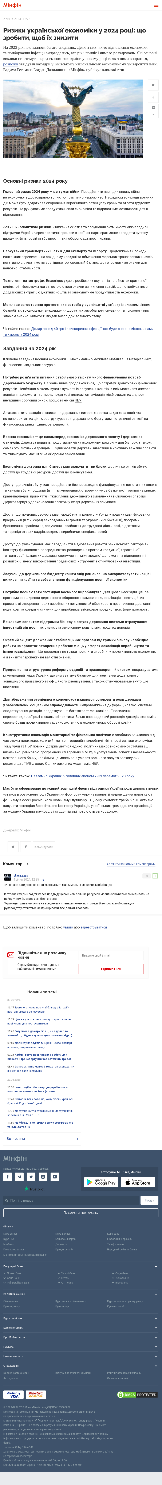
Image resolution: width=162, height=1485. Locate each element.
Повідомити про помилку (81, 1212)
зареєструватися (94, 927)
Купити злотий (116, 1306)
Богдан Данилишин (49, 70)
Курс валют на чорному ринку (125, 1301)
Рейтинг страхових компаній (124, 1372)
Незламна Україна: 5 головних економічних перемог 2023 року (82, 776)
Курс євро (113, 1233)
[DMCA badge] (137, 1395)
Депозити (61, 1244)
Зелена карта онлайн (16, 1372)
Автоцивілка (10, 1378)
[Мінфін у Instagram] (43, 1177)
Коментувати (44, 847)
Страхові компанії (118, 1378)
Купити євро (62, 1306)
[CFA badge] (57, 1395)
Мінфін (25, 830)
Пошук (149, 1200)
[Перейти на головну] (12, 5)
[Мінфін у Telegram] (19, 1177)
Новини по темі (42, 992)
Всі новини (16, 1139)
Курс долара (63, 1233)
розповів (10, 64)
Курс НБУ (9, 1239)
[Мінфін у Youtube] (55, 1177)
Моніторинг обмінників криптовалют (25, 1254)
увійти (68, 927)
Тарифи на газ (115, 1244)
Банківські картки (65, 1239)
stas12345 (20, 875)
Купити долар (11, 1306)
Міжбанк (8, 1244)
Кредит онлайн (64, 1249)
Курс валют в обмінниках (70, 1301)
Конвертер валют (13, 1249)
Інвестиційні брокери (119, 1239)
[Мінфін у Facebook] (7, 1177)
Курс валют (10, 1233)
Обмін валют (11, 1301)
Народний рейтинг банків (122, 1249)
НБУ (78, 400)
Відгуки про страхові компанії (73, 1372)
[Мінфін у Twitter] (31, 1177)
